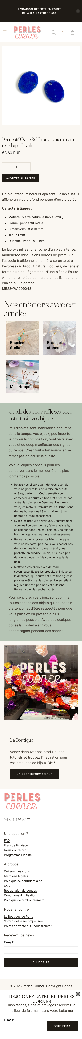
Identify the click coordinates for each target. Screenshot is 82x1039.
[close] (78, 994)
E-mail (9, 1020)
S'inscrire (62, 1026)
